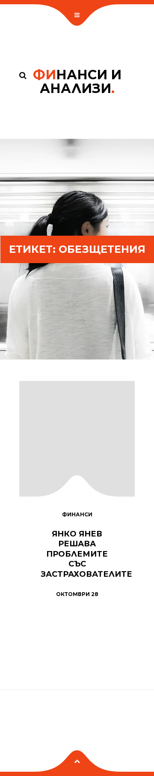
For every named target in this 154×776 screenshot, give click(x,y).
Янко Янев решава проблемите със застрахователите (86, 554)
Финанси (77, 514)
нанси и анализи (77, 81)
